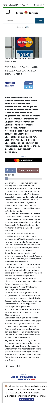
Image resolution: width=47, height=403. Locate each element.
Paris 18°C (21, 27)
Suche (39, 20)
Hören (11, 170)
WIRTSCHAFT (10, 83)
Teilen (29, 83)
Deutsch (38, 5)
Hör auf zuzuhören (29, 170)
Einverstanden (26, 399)
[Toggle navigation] (7, 11)
